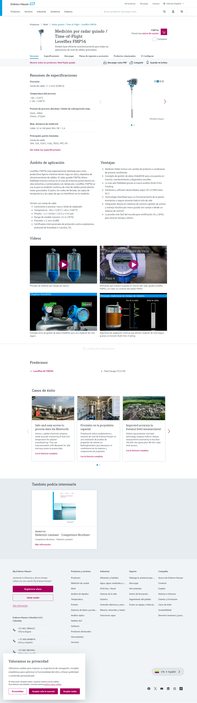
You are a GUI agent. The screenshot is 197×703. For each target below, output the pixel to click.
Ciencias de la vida (108, 594)
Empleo (161, 588)
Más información (43, 544)
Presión (74, 604)
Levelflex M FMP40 (43, 371)
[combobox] (175, 3)
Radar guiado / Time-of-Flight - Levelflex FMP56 (74, 24)
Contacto (156, 3)
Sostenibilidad (164, 610)
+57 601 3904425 (26, 628)
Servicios (75, 642)
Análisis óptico (77, 615)
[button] (33, 589)
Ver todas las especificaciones (45, 149)
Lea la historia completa (46, 453)
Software (75, 626)
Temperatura (77, 599)
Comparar (162, 39)
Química (104, 599)
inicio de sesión (150, 33)
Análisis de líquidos (80, 594)
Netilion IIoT (76, 620)
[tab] (35, 56)
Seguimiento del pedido (140, 599)
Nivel (45, 24)
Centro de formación (138, 594)
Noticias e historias (167, 594)
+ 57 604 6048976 (26, 639)
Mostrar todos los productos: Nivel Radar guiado (52, 62)
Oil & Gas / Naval (108, 588)
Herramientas (130, 3)
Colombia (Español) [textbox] (173, 3)
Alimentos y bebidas (109, 577)
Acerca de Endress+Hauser (170, 577)
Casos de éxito (165, 604)
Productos (34, 24)
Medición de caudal (80, 583)
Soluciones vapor (108, 615)
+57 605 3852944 (26, 650)
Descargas (144, 3)
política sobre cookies (52, 684)
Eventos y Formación (167, 599)
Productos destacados (81, 631)
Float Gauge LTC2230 (114, 371)
